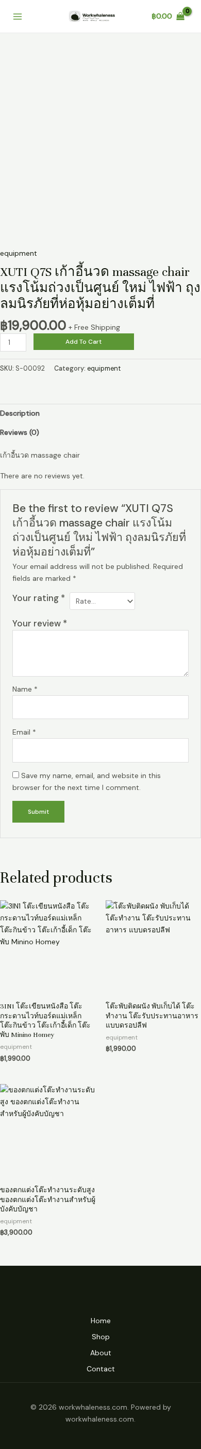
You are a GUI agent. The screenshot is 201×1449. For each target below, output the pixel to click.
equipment (18, 253)
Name (25, 689)
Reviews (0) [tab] (19, 432)
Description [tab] (20, 413)
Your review (39, 623)
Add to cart (83, 342)
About (100, 1352)
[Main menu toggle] (17, 16)
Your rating (38, 598)
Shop (101, 1336)
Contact (101, 1368)
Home (101, 1320)
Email (24, 732)
